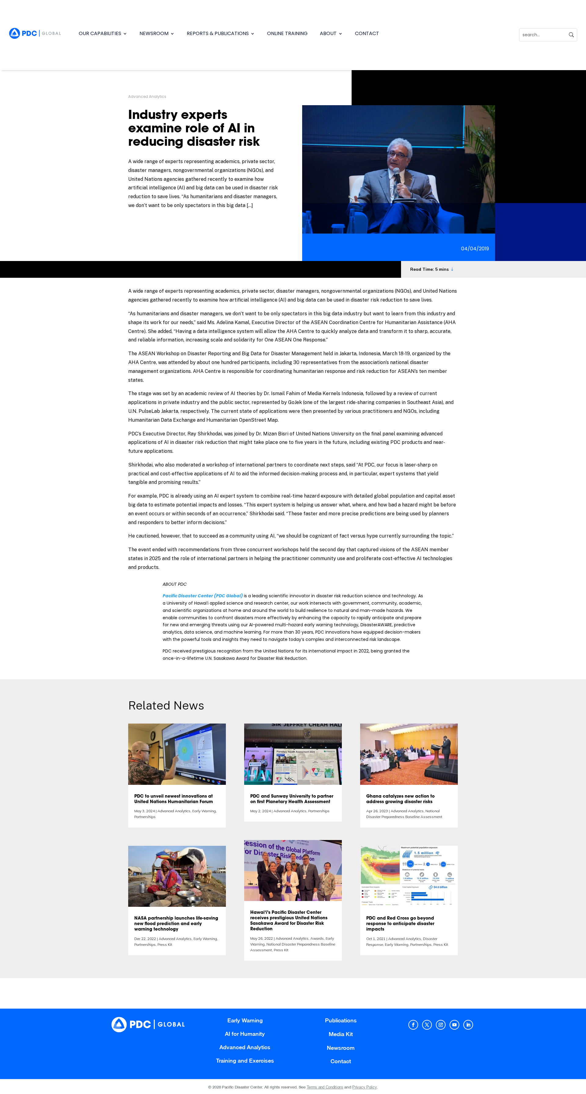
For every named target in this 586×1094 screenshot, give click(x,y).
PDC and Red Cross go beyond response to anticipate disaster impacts (400, 924)
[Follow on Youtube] (454, 1025)
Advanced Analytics (147, 96)
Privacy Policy (364, 1087)
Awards (317, 938)
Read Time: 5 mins (429, 269)
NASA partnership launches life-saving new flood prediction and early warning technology (176, 924)
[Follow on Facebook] (413, 1025)
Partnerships (145, 816)
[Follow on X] (427, 1025)
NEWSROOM (153, 33)
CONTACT (367, 33)
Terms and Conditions (325, 1087)
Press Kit (164, 944)
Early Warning (204, 811)
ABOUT (328, 33)
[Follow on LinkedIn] (468, 1025)
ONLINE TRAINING (287, 33)
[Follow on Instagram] (441, 1025)
